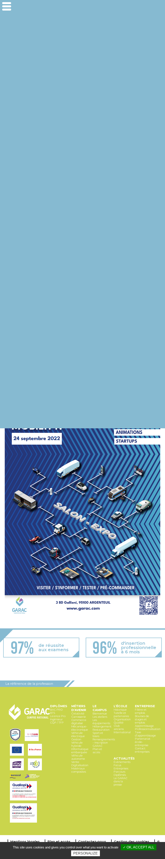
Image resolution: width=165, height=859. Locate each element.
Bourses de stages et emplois (142, 719)
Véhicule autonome (78, 757)
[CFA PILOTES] (16, 741)
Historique (120, 709)
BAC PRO (56, 709)
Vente (75, 762)
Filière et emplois (141, 711)
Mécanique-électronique (79, 728)
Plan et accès (97, 750)
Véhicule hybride (77, 744)
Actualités (124, 758)
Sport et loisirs (98, 734)
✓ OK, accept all (138, 847)
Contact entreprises (142, 750)
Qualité (119, 722)
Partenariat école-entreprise (142, 742)
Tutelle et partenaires (121, 714)
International (122, 732)
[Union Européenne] (18, 756)
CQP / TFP (57, 722)
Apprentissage (144, 725)
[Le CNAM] (32, 741)
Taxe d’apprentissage (145, 734)
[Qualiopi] (24, 800)
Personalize (85, 853)
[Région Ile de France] (35, 756)
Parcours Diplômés (120, 773)
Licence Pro (58, 716)
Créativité (77, 713)
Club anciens (119, 727)
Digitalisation (79, 765)
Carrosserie (78, 716)
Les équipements (101, 721)
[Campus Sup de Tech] (33, 778)
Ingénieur (56, 719)
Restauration (101, 729)
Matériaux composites (78, 770)
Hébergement (102, 726)
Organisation (122, 719)
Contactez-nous (92, 841)
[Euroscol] (16, 778)
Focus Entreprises (121, 767)
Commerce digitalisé (78, 721)
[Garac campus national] (29, 719)
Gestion (76, 739)
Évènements (122, 762)
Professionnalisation (147, 729)
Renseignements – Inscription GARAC (104, 742)
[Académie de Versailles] (35, 770)
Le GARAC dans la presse (120, 781)
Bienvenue (100, 713)
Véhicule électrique (78, 734)
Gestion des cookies (131, 841)
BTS (52, 713)
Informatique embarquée (80, 750)
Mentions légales (25, 841)
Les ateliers (100, 716)
